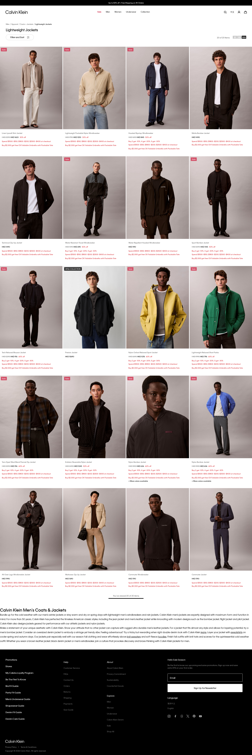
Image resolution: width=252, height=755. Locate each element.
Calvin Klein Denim (115, 719)
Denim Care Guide (15, 718)
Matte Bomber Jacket (201, 133)
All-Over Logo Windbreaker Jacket (16, 574)
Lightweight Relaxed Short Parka (205, 352)
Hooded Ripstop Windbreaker (140, 133)
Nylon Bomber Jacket (137, 462)
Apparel (14, 24)
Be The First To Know (16, 679)
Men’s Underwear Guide (18, 699)
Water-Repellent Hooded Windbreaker (144, 243)
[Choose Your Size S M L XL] (157, 197)
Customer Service (72, 668)
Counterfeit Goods (115, 686)
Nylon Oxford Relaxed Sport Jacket (143, 352)
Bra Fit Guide (12, 686)
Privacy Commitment (116, 674)
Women (110, 707)
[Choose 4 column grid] (244, 37)
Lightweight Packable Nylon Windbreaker (82, 133)
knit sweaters (134, 636)
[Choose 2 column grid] (235, 37)
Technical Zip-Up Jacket (12, 243)
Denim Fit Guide (14, 712)
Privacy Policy (10, 747)
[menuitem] (232, 12)
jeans (203, 632)
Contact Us (69, 680)
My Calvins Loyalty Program (19, 672)
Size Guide (68, 709)
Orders (67, 686)
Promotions (11, 659)
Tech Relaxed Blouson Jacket (14, 352)
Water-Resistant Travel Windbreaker (80, 243)
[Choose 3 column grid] (239, 37)
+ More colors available (138, 481)
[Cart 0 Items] (245, 11)
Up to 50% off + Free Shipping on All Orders (126, 3)
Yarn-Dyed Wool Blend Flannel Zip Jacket (19, 462)
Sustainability (113, 680)
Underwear (112, 713)
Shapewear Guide (15, 705)
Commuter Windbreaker (138, 574)
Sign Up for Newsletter (205, 688)
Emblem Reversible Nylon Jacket (78, 462)
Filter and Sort (17, 37)
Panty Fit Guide (13, 692)
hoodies (162, 636)
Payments (68, 703)
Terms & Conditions (28, 747)
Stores (9, 666)
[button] (99, 12)
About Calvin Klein (115, 668)
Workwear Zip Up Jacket (75, 574)
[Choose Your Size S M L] (94, 529)
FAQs (66, 674)
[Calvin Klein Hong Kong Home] (16, 13)
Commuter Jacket (199, 574)
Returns (67, 692)
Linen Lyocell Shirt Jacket (12, 133)
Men (7, 24)
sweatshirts (236, 632)
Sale (109, 725)
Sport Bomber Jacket (200, 243)
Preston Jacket (71, 352)
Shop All (110, 731)
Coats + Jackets (26, 24)
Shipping (67, 697)
